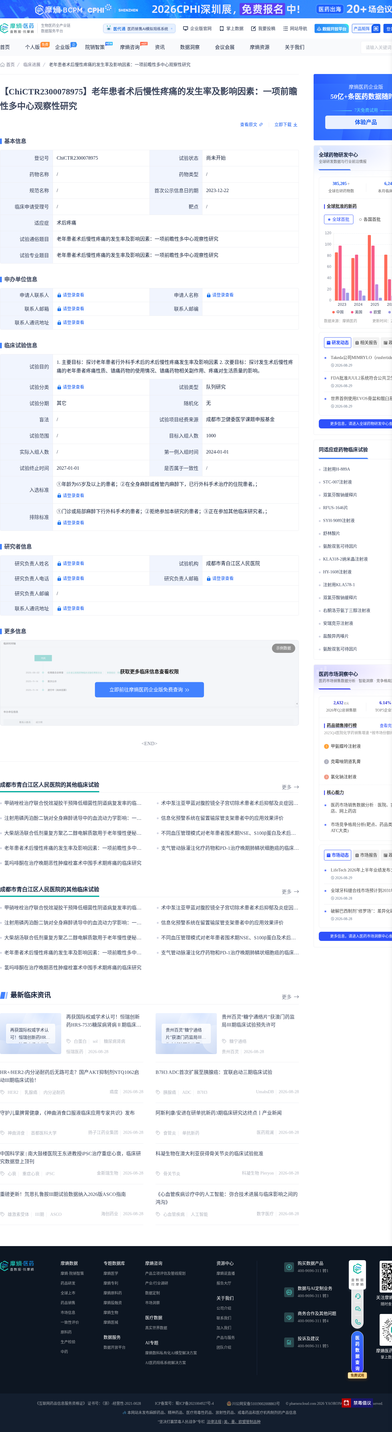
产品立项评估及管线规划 (165, 1273)
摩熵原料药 (113, 1293)
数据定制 (152, 1293)
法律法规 (214, 1422)
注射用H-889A (336, 469)
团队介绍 (224, 1347)
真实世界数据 (156, 1328)
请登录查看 (73, 295)
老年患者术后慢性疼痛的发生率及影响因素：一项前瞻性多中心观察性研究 (85, 848)
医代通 (119, 29)
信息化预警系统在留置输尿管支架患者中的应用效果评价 (222, 818)
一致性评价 (70, 1322)
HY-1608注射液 (337, 572)
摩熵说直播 (226, 1273)
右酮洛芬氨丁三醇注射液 (346, 610)
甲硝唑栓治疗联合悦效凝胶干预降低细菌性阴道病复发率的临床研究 (77, 803)
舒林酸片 (331, 533)
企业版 (62, 47)
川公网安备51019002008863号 (255, 1403)
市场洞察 (152, 1303)
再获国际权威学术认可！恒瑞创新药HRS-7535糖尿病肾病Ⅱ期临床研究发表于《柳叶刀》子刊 (103, 1024)
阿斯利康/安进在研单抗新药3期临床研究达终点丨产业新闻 (219, 1113)
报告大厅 (224, 1283)
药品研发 (68, 1283)
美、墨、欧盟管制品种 (242, 1422)
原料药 (66, 1332)
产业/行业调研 (156, 1283)
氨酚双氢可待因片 (340, 546)
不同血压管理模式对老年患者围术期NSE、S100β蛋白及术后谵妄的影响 (238, 833)
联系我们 (224, 1318)
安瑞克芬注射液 (338, 623)
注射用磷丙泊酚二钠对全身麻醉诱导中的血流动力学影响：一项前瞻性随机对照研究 (95, 818)
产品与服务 (226, 1338)
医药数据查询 (357, 1353)
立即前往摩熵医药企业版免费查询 (146, 689)
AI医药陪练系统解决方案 (165, 1363)
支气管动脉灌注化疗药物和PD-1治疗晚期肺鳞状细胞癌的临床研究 (232, 848)
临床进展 (31, 64)
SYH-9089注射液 (339, 520)
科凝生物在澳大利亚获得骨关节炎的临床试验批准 (209, 1153)
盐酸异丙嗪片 (336, 636)
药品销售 (68, 1303)
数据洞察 (190, 47)
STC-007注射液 (337, 482)
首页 (5, 47)
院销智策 (95, 47)
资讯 (160, 47)
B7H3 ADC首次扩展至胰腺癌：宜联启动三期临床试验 (214, 1072)
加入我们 (224, 1328)
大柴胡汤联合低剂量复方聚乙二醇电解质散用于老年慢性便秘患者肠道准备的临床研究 (97, 833)
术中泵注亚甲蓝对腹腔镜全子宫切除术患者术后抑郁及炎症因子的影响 (237, 803)
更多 (287, 787)
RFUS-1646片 (335, 507)
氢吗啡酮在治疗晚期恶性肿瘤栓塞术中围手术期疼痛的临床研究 (72, 863)
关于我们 (294, 47)
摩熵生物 (111, 1313)
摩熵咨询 (130, 47)
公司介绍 (224, 1308)
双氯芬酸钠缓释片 (340, 495)
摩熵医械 (111, 1322)
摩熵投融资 (113, 1303)
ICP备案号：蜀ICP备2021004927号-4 (184, 1403)
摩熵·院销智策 (72, 1273)
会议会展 (225, 47)
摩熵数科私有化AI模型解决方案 (171, 1353)
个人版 (32, 47)
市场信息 (68, 1313)
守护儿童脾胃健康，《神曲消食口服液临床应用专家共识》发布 (67, 1113)
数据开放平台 (332, 28)
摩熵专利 (111, 1283)
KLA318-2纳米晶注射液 (345, 559)
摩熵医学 (111, 1273)
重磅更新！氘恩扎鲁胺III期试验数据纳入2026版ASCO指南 (63, 1194)
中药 (64, 1352)
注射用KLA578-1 (339, 585)
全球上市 (68, 1293)
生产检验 (68, 1342)
